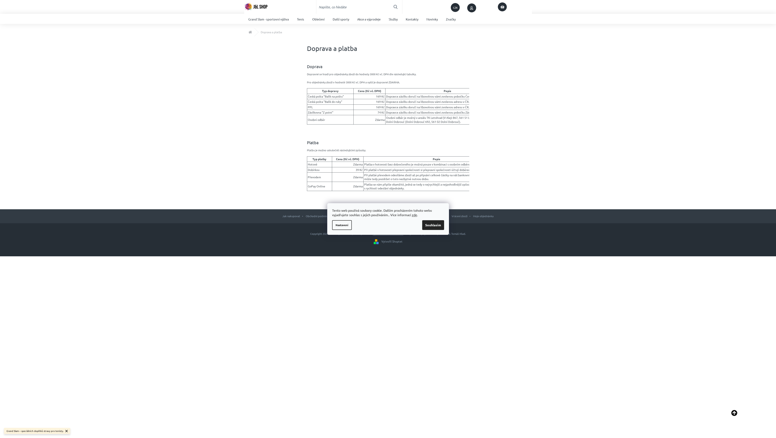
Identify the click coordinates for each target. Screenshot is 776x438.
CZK (455, 7)
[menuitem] (268, 19)
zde (414, 215)
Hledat (395, 7)
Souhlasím (433, 225)
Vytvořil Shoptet (392, 241)
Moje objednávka (483, 216)
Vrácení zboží (459, 216)
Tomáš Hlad (458, 233)
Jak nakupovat (291, 216)
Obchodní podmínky (318, 216)
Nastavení (342, 225)
